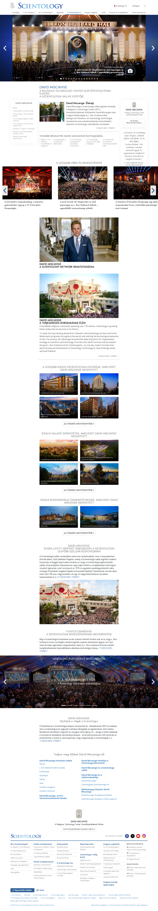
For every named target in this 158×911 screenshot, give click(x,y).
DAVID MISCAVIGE (79, 821)
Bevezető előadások (64, 854)
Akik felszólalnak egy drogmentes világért (82, 898)
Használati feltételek (129, 905)
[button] (61, 78)
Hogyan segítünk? (91, 12)
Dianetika (27, 895)
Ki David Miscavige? (89, 781)
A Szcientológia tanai (18, 851)
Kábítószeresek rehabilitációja (109, 859)
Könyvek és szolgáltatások (118, 12)
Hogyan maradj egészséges (110, 883)
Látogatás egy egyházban (19, 865)
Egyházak (60, 12)
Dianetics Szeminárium (42, 865)
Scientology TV (121, 6)
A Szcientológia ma (74, 12)
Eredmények (44, 771)
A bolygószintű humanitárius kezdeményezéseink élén (110, 142)
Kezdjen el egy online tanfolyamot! (93, 895)
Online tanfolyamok (139, 12)
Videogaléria (15, 872)
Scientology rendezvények (67, 869)
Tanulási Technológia (111, 851)
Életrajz (42, 764)
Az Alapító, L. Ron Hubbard (20, 847)
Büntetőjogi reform (110, 854)
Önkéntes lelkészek (110, 877)
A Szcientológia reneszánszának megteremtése (23, 124)
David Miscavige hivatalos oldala (56, 760)
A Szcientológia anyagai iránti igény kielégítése (93, 141)
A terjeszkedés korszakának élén (23, 111)
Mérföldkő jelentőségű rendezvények (20, 137)
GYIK (103, 12)
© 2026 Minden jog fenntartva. (32, 905)
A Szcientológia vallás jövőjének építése (23, 115)
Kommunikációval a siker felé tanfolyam (43, 876)
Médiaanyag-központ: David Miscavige (95, 790)
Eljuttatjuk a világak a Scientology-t (24, 128)
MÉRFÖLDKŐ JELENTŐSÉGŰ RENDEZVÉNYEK (79, 659)
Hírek (41, 783)
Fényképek (44, 775)
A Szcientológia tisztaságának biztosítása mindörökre (76, 142)
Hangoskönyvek (63, 851)
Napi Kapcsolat (87, 844)
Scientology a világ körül (88, 855)
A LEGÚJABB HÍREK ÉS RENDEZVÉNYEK (79, 163)
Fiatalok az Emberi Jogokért (129, 898)
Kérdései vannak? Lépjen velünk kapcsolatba (136, 848)
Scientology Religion (58, 895)
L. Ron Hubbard (29, 12)
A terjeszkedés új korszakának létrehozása (60, 141)
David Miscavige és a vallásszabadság (91, 776)
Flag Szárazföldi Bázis (88, 871)
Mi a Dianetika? (15, 854)
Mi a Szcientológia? (46, 12)
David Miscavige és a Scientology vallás (97, 768)
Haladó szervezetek (87, 867)
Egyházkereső (85, 860)
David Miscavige (73, 895)
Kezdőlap (15, 12)
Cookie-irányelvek (115, 905)
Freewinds (84, 874)
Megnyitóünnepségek (65, 866)
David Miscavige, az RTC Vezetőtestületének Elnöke (53, 796)
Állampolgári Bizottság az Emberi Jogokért (24, 901)
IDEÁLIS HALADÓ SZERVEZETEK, (79, 435)
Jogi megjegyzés (142, 905)
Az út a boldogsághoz (111, 847)
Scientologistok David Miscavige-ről (95, 784)
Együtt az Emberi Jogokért (108, 898)
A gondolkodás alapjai (42, 856)
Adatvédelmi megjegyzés (99, 905)
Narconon (61, 898)
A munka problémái (41, 853)
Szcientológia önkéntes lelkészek (119, 895)
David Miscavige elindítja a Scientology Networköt (94, 761)
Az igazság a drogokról (111, 864)
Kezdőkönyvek (62, 847)
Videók (42, 779)
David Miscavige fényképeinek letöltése (96, 795)
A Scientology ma (65, 863)
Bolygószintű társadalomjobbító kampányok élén (22, 132)
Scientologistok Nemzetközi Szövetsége (24, 898)
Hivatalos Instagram (47, 787)
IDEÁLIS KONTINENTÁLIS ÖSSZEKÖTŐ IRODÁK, (79, 501)
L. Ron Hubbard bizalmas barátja (52, 768)
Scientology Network (40, 895)
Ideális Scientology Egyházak (90, 864)
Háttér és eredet (16, 858)
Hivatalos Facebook (47, 791)
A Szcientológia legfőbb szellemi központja (23, 120)
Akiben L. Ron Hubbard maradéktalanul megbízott (46, 142)
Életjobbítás (38, 872)
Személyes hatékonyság (43, 868)
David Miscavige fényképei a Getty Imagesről (98, 799)
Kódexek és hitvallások (18, 861)
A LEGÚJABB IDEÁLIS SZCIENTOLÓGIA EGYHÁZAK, (79, 368)
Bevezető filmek (63, 858)
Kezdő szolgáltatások (43, 862)
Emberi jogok (108, 867)
